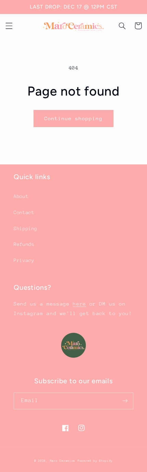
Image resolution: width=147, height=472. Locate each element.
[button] (9, 26)
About (21, 196)
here (79, 304)
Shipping (25, 228)
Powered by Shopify (95, 460)
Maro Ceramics (63, 460)
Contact (24, 212)
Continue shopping (73, 118)
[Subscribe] (125, 401)
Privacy (24, 260)
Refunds (24, 244)
